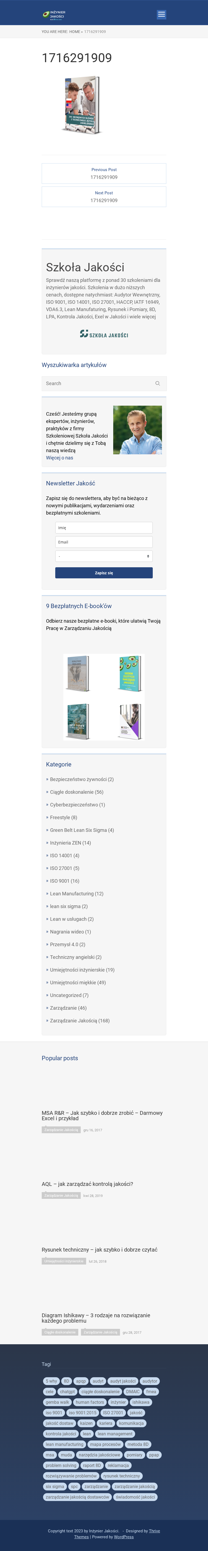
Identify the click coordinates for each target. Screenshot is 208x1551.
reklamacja (118, 1465)
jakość (136, 1412)
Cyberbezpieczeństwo (74, 805)
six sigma (55, 1486)
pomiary (134, 1454)
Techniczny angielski (72, 957)
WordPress (124, 1537)
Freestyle (60, 817)
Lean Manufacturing (72, 893)
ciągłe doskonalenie (100, 1391)
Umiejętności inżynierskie (77, 970)
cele (49, 1391)
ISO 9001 (60, 881)
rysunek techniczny (121, 1476)
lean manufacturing (64, 1444)
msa (50, 1454)
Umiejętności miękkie (73, 982)
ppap (154, 1454)
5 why (51, 1381)
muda (66, 1454)
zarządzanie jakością (135, 1486)
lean (87, 1433)
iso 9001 (54, 1412)
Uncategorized (66, 995)
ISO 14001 (61, 855)
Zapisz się (104, 572)
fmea (151, 1391)
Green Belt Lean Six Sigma (78, 830)
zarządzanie (96, 1486)
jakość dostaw (59, 1423)
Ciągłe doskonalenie (72, 792)
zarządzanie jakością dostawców (77, 1497)
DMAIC (132, 1391)
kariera (105, 1423)
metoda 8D (138, 1444)
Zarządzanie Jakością (73, 1020)
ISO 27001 (61, 868)
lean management (115, 1433)
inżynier (118, 1402)
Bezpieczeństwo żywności (78, 779)
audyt (98, 1381)
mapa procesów (105, 1444)
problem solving (61, 1465)
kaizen (86, 1423)
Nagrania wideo (67, 932)
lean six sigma (65, 906)
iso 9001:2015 (82, 1412)
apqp (81, 1381)
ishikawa (141, 1402)
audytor (149, 1381)
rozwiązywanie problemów (71, 1476)
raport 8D (92, 1465)
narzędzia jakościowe (99, 1454)
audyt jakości (123, 1381)
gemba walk (57, 1402)
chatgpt (67, 1391)
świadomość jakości (135, 1497)
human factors (90, 1402)
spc (74, 1486)
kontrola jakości (61, 1433)
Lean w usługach (68, 919)
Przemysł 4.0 (64, 944)
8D (66, 1381)
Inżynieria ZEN (65, 843)
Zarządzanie (63, 1008)
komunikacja (131, 1423)
